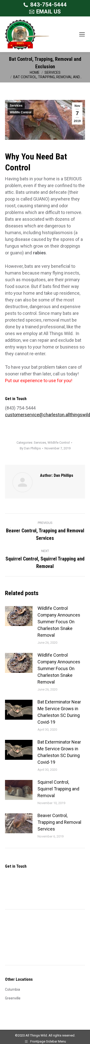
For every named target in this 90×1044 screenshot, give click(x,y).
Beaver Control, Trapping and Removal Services (59, 822)
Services (16, 105)
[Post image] (18, 616)
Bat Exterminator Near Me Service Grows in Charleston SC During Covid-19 (59, 712)
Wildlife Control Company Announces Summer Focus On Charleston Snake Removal (59, 622)
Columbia (12, 989)
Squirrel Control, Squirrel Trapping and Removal (58, 788)
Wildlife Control (20, 112)
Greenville (12, 998)
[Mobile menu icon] (82, 34)
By (30, 448)
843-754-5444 (48, 4)
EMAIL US (48, 11)
